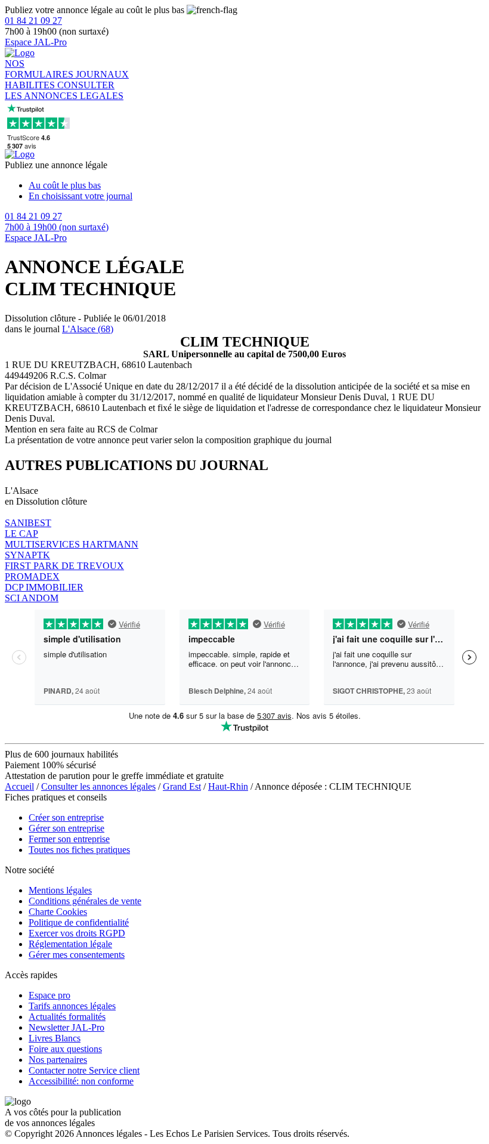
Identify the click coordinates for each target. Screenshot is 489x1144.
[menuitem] (256, 185)
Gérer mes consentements (77, 955)
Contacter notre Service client (84, 1070)
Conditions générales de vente (85, 901)
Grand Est (182, 786)
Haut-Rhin (228, 786)
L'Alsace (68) (87, 329)
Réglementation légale (70, 944)
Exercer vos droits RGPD (77, 933)
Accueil (19, 786)
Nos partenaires (58, 1060)
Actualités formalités (67, 1017)
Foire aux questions (65, 1049)
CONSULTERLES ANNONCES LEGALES (64, 90)
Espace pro (49, 995)
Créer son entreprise (66, 817)
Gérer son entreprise (66, 828)
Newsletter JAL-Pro (66, 1027)
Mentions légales (60, 890)
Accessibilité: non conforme (81, 1081)
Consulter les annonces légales (98, 786)
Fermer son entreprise (69, 839)
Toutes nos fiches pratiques (79, 850)
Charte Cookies (58, 912)
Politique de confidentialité (79, 922)
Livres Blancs (55, 1038)
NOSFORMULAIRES (40, 68)
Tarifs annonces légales (72, 1006)
